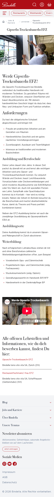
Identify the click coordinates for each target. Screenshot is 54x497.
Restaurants (19, 13)
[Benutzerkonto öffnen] (42, 4)
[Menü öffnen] (4, 13)
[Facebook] (15, 464)
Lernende (25, 22)
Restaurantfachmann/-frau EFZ (18, 373)
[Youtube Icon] (9, 464)
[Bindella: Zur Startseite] (9, 4)
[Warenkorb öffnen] (49, 4)
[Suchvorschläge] (34, 4)
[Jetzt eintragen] (11, 451)
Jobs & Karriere (11, 22)
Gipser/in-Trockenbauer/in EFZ (17, 360)
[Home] (3, 22)
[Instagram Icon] (4, 464)
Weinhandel (35, 13)
